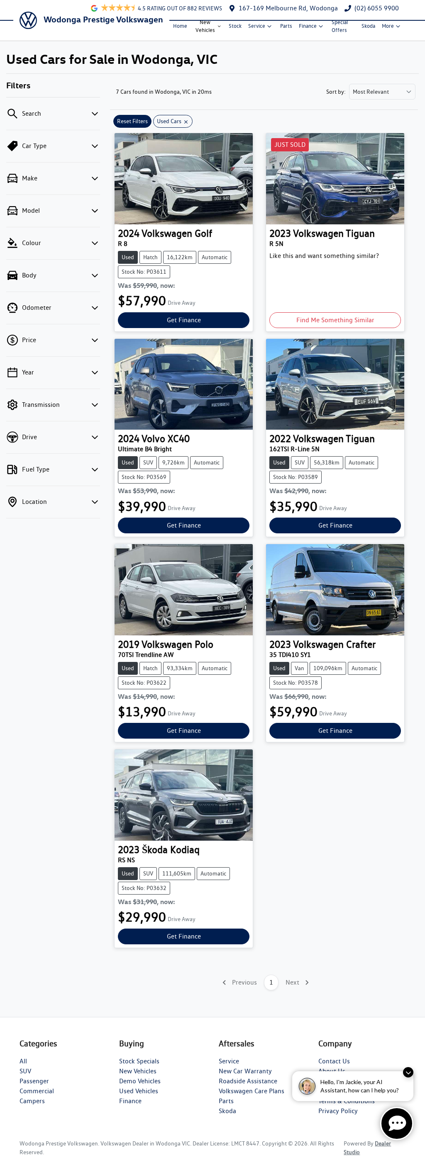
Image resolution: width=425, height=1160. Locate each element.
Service (256, 26)
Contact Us (334, 1061)
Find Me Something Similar (335, 320)
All (23, 1061)
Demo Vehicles (140, 1081)
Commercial (37, 1091)
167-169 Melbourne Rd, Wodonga (288, 8)
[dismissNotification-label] (408, 1072)
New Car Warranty (245, 1071)
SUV (25, 1071)
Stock (235, 26)
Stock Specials (139, 1061)
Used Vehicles (138, 1091)
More (388, 26)
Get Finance (184, 320)
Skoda (368, 26)
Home (180, 26)
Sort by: (336, 92)
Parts (286, 26)
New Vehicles (205, 26)
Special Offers (340, 26)
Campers (32, 1101)
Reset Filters (132, 121)
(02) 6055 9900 (376, 8)
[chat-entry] (396, 1123)
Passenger (34, 1081)
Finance (308, 26)
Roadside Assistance (248, 1081)
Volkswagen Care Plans (251, 1091)
